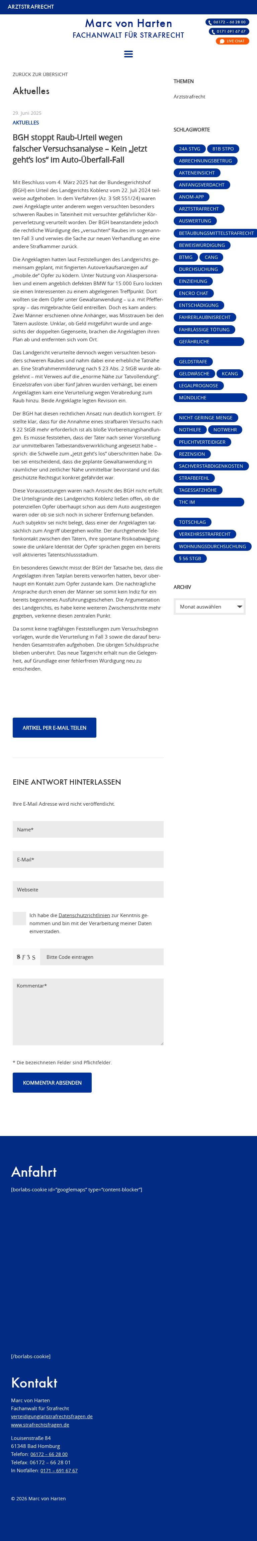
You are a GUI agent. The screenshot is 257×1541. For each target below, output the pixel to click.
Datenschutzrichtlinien (84, 915)
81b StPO (223, 149)
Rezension (192, 454)
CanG (211, 257)
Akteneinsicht (197, 173)
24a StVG (189, 149)
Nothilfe (190, 430)
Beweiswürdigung (202, 245)
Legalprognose (198, 386)
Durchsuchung (198, 269)
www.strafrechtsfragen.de (40, 1425)
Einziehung (193, 281)
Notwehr (225, 430)
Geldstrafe (193, 362)
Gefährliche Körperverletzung (202, 342)
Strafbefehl (194, 478)
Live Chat (235, 41)
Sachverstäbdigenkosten (211, 466)
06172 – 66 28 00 (229, 22)
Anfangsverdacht (202, 185)
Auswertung (195, 221)
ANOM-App (191, 197)
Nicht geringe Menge (206, 418)
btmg (185, 257)
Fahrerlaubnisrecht (205, 317)
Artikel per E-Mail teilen (54, 727)
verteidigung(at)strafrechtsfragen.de (52, 1417)
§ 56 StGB (190, 558)
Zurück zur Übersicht (40, 74)
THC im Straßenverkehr (201, 502)
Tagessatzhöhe (198, 490)
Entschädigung (199, 305)
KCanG (230, 374)
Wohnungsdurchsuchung (212, 546)
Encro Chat (193, 293)
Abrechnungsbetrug (205, 161)
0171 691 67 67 (231, 32)
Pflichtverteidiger (202, 442)
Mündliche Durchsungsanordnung (210, 398)
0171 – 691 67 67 (59, 1471)
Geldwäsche (194, 374)
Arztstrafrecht (199, 209)
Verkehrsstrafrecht (205, 534)
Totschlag (192, 522)
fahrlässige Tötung (204, 330)
